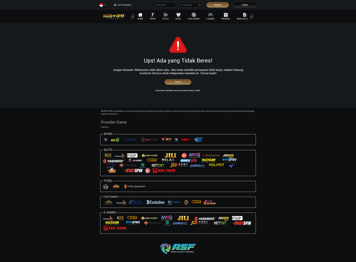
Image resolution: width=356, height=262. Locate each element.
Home (178, 82)
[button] (102, 5)
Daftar (245, 4)
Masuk (217, 4)
